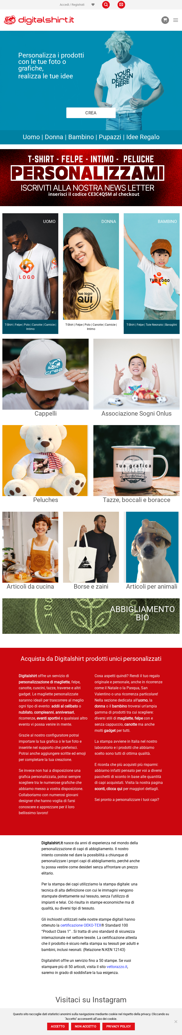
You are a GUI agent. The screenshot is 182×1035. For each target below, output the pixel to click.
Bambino (81, 137)
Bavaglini (171, 324)
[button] (72, 4)
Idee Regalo (142, 137)
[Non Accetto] (175, 1023)
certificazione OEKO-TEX (80, 925)
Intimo (30, 329)
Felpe (18, 324)
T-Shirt (9, 324)
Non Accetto (85, 1026)
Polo (27, 324)
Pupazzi (110, 137)
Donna (54, 137)
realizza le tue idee (45, 76)
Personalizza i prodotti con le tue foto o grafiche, (51, 61)
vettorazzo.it (117, 966)
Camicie (49, 324)
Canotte (37, 324)
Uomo (31, 137)
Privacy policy (118, 1026)
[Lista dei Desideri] (93, 5)
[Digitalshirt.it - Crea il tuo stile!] (39, 20)
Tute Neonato (154, 324)
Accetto (58, 1026)
